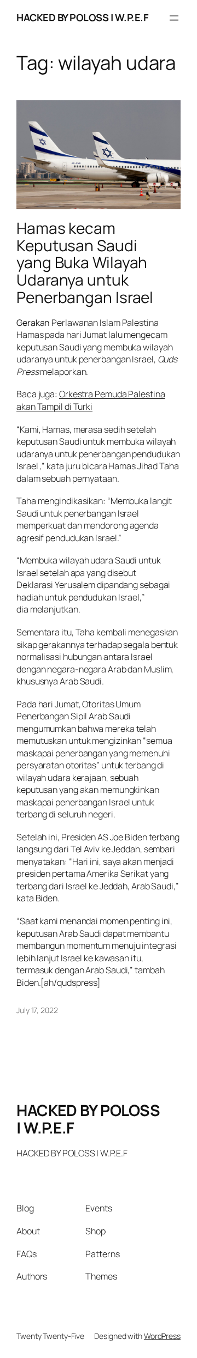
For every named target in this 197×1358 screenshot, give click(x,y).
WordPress (162, 1336)
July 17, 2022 (37, 1010)
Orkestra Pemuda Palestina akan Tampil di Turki (90, 400)
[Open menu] (174, 18)
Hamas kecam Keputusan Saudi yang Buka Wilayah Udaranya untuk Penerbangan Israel (84, 263)
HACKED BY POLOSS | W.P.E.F (82, 17)
